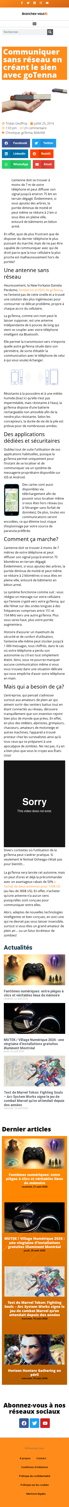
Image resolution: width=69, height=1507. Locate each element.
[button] (34, 24)
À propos (25, 1458)
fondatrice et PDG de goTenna (40, 290)
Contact (41, 1458)
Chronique (13, 133)
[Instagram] (41, 3)
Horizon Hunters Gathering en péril (34, 1372)
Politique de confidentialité (34, 1476)
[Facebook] (24, 1423)
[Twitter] (28, 3)
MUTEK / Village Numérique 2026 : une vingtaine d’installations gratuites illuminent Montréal (34, 1044)
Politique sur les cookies (35, 1484)
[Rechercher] (50, 32)
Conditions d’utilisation (34, 1467)
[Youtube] (47, 3)
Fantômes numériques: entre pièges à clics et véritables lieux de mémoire (34, 993)
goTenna (26, 133)
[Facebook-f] (22, 3)
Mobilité (39, 133)
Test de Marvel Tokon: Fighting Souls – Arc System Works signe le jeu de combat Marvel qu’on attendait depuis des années (34, 1098)
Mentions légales (36, 1493)
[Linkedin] (34, 3)
